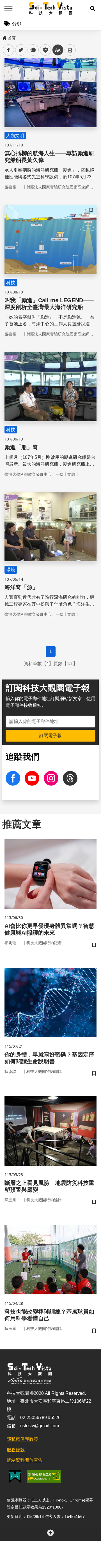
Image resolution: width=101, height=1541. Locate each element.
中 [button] (58, 50)
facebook (8, 50)
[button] (92, 8)
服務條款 (16, 1449)
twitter (20, 50)
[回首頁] (50, 8)
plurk (33, 50)
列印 (70, 50)
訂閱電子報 (50, 735)
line (43, 50)
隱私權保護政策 (22, 1439)
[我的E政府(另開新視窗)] (15, 1476)
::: (4, 37)
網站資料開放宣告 (25, 1460)
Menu (8, 8)
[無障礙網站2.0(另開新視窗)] (44, 1476)
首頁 (12, 38)
